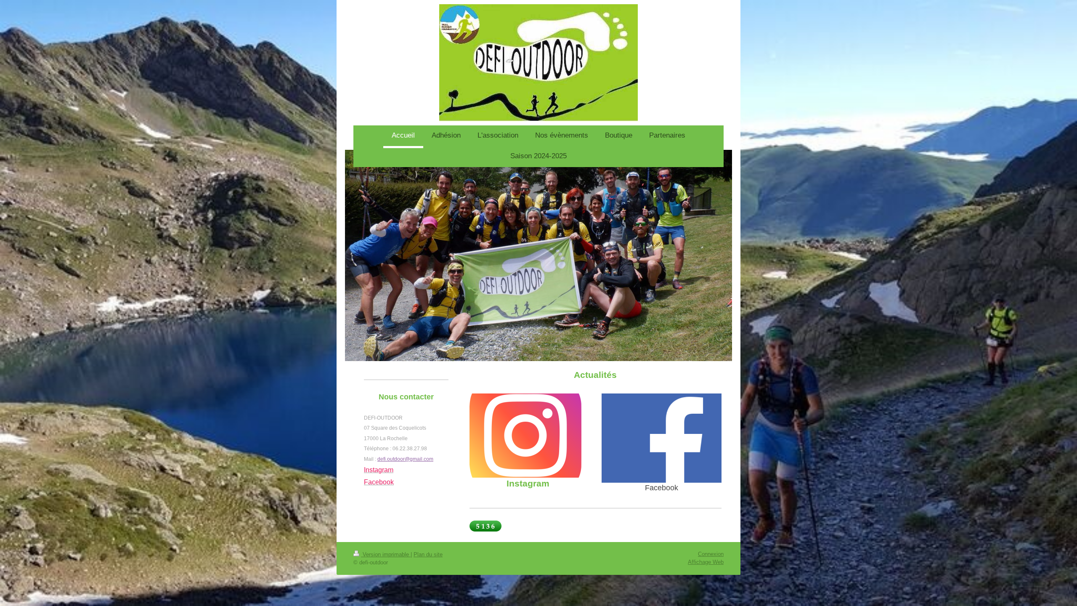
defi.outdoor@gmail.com (405, 459)
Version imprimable (386, 554)
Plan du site (428, 554)
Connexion (711, 554)
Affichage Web (706, 562)
